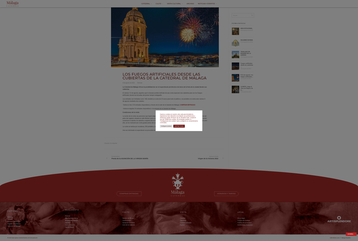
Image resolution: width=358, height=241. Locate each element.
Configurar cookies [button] (166, 126)
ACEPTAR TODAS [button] (179, 126)
